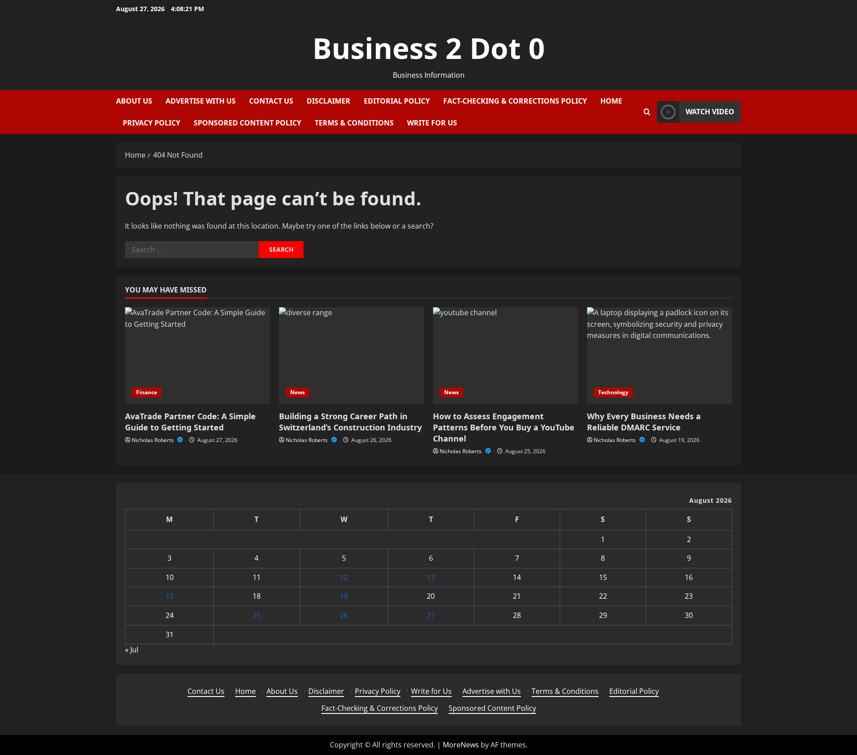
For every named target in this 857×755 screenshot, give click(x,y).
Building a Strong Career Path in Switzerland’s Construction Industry (350, 422)
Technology (613, 392)
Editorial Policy (397, 101)
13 (431, 577)
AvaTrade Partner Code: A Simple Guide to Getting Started (190, 422)
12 (344, 577)
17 (170, 596)
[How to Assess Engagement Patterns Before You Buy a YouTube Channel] (505, 355)
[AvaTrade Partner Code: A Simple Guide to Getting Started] (197, 355)
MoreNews (461, 745)
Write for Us (432, 123)
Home (611, 101)
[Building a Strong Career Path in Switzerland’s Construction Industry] (351, 355)
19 (344, 596)
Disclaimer (328, 101)
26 (344, 615)
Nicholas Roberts (153, 440)
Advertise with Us (201, 101)
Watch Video (710, 112)
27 (431, 615)
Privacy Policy (151, 123)
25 (257, 615)
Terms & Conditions (354, 123)
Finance (146, 392)
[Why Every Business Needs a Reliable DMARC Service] (659, 355)
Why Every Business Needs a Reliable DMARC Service (644, 422)
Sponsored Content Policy (247, 123)
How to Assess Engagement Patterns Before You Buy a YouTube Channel (503, 427)
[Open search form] (647, 112)
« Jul (131, 650)
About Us (134, 101)
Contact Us (271, 101)
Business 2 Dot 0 (428, 48)
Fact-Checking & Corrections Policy (515, 101)
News (297, 392)
